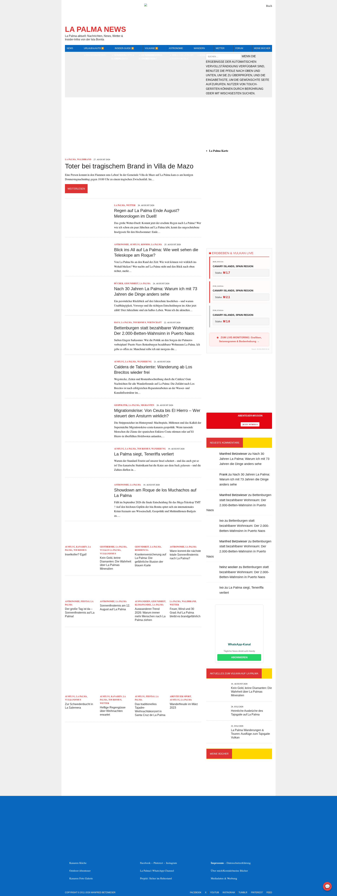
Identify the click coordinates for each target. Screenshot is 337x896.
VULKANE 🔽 (151, 48)
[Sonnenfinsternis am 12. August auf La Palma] (115, 596)
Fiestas (85, 601)
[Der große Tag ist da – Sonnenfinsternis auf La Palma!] (81, 596)
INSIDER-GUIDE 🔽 (124, 48)
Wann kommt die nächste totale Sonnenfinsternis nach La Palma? (185, 554)
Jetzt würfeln (250, 424)
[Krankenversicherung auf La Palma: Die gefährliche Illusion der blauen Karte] (150, 542)
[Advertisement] (239, 214)
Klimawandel (143, 604)
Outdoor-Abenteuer (80, 870)
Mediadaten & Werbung (224, 878)
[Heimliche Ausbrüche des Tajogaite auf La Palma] (216, 714)
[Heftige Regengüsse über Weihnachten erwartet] (115, 691)
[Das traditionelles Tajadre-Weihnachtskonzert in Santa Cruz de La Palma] (150, 691)
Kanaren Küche (78, 863)
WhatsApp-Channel (163, 870)
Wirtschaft (154, 322)
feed (269, 892)
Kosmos (145, 244)
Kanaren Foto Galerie (81, 878)
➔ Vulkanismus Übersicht (153, 57)
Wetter (131, 205)
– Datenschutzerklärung (231, 863)
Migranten (147, 405)
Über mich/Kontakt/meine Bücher (229, 870)
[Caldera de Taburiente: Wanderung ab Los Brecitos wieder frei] (88, 383)
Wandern (199, 48)
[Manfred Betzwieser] (212, 460)
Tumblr (243, 892)
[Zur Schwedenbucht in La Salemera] (81, 691)
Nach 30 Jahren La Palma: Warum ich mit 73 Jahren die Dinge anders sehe (244, 459)
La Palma (70, 159)
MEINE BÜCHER (262, 48)
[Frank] (212, 480)
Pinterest (159, 863)
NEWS (70, 48)
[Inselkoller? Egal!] (81, 542)
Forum (239, 48)
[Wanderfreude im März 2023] (185, 691)
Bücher (118, 283)
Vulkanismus (108, 553)
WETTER (220, 48)
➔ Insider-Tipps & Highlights (124, 57)
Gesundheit (131, 283)
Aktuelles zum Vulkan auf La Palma (234, 673)
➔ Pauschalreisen (94, 55)
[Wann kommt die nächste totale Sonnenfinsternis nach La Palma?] (185, 542)
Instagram (171, 863)
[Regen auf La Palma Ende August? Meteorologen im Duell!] (88, 227)
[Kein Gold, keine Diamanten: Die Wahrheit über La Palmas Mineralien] (115, 542)
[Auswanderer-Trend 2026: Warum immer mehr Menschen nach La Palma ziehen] (150, 596)
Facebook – (147, 863)
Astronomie (176, 48)
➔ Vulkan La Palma (183, 55)
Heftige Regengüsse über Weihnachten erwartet (112, 711)
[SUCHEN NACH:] (224, 56)
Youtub (214, 892)
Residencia (141, 550)
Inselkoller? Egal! (76, 554)
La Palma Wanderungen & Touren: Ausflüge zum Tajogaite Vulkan (250, 734)
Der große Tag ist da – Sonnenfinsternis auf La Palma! (79, 612)
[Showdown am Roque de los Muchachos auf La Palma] (88, 506)
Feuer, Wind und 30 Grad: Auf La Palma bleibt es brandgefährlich (185, 612)
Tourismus (139, 322)
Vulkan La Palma (110, 550)
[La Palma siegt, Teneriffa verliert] (88, 470)
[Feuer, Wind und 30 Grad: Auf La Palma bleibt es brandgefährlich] (185, 596)
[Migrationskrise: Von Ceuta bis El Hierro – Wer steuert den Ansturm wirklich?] (88, 427)
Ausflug (135, 244)
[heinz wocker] (212, 573)
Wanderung (144, 361)
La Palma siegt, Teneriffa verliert (144, 454)
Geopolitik (121, 405)
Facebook (195, 892)
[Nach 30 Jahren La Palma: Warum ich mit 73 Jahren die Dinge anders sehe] (88, 305)
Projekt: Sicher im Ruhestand (156, 878)
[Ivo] (212, 527)
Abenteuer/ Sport (180, 696)
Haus (117, 322)
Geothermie (107, 546)
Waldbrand (84, 159)
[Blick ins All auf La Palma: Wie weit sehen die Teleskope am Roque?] (88, 266)
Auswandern (142, 601)
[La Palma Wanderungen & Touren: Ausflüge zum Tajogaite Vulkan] (216, 733)
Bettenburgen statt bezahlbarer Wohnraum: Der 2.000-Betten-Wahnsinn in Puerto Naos (244, 526)
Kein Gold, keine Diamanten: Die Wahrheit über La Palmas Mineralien (251, 691)
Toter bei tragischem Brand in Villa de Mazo (129, 166)
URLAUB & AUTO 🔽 (94, 48)
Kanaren (81, 546)
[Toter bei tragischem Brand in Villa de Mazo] (95, 155)
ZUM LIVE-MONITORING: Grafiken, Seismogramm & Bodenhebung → (240, 339)
